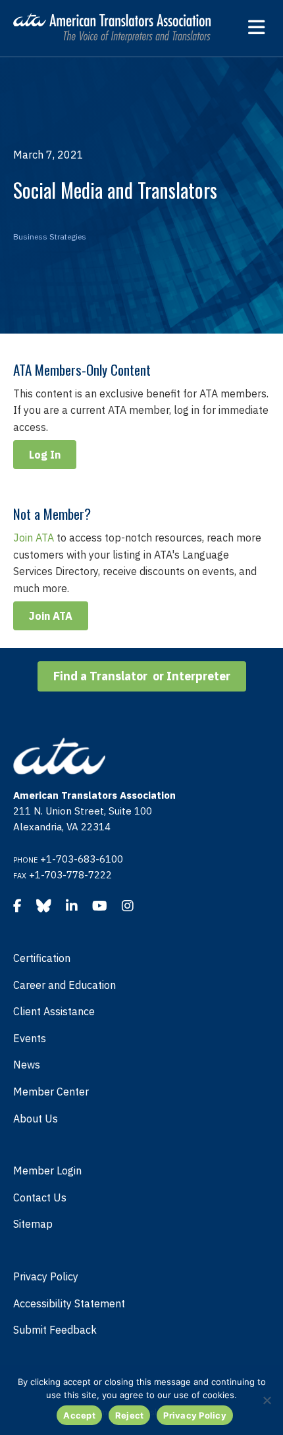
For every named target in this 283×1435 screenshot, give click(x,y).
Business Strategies (49, 236)
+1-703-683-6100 (81, 859)
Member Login (47, 1170)
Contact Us (39, 1197)
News (26, 1064)
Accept (79, 1415)
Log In (45, 454)
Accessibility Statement (69, 1303)
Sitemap (33, 1223)
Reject (129, 1415)
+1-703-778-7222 (70, 875)
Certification (41, 958)
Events (29, 1038)
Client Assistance (54, 1011)
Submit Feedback (55, 1329)
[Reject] (266, 1400)
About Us (35, 1118)
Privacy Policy (45, 1276)
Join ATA (33, 537)
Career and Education (64, 985)
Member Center (51, 1091)
